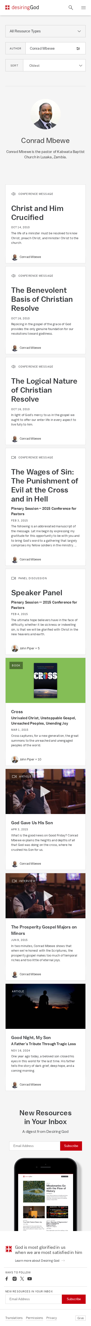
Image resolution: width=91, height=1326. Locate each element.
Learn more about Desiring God (37, 1261)
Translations (14, 1318)
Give (80, 1318)
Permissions (34, 1318)
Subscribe (71, 1146)
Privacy (51, 1318)
